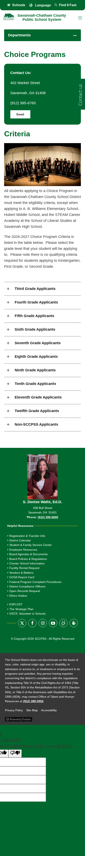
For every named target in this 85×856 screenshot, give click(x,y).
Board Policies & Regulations (28, 559)
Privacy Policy (14, 710)
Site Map (32, 710)
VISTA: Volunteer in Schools (27, 613)
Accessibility (49, 710)
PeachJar (74, 623)
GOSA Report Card (39, 577)
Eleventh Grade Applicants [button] (38, 397)
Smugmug (63, 623)
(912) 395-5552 (33, 701)
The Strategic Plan (21, 609)
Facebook (32, 623)
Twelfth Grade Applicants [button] (37, 411)
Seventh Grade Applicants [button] (38, 343)
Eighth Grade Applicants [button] (36, 356)
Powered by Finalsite (18, 719)
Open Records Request (24, 591)
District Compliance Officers (27, 586)
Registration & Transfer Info (27, 535)
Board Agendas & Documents (28, 554)
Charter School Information (27, 563)
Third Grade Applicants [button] (35, 289)
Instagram (43, 623)
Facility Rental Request (24, 568)
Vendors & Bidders (21, 572)
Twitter (22, 623)
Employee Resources (23, 549)
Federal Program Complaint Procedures (35, 582)
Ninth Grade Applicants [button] (35, 370)
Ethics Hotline (18, 595)
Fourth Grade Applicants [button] (36, 302)
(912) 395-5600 (48, 517)
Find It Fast (67, 5)
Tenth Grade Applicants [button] (35, 384)
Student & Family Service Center (30, 545)
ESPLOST (15, 604)
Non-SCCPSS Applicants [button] (36, 424)
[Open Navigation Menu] (80, 18)
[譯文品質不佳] (15, 753)
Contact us (80, 95)
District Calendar (20, 540)
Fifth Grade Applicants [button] (34, 316)
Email (20, 114)
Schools (18, 5)
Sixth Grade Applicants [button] (35, 329)
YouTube (53, 623)
